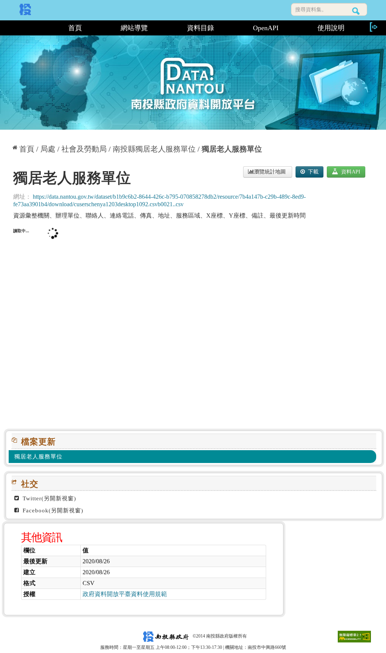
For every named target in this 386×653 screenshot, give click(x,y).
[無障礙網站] (354, 636)
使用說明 (331, 28)
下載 (312, 172)
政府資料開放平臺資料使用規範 (125, 594)
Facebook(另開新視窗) (52, 510)
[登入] (373, 27)
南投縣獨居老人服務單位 (154, 149)
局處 (47, 149)
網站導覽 (134, 28)
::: (26, 28)
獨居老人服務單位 (232, 149)
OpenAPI (266, 28)
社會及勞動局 (84, 149)
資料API (350, 172)
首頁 (75, 28)
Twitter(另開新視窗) (48, 498)
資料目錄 (200, 28)
